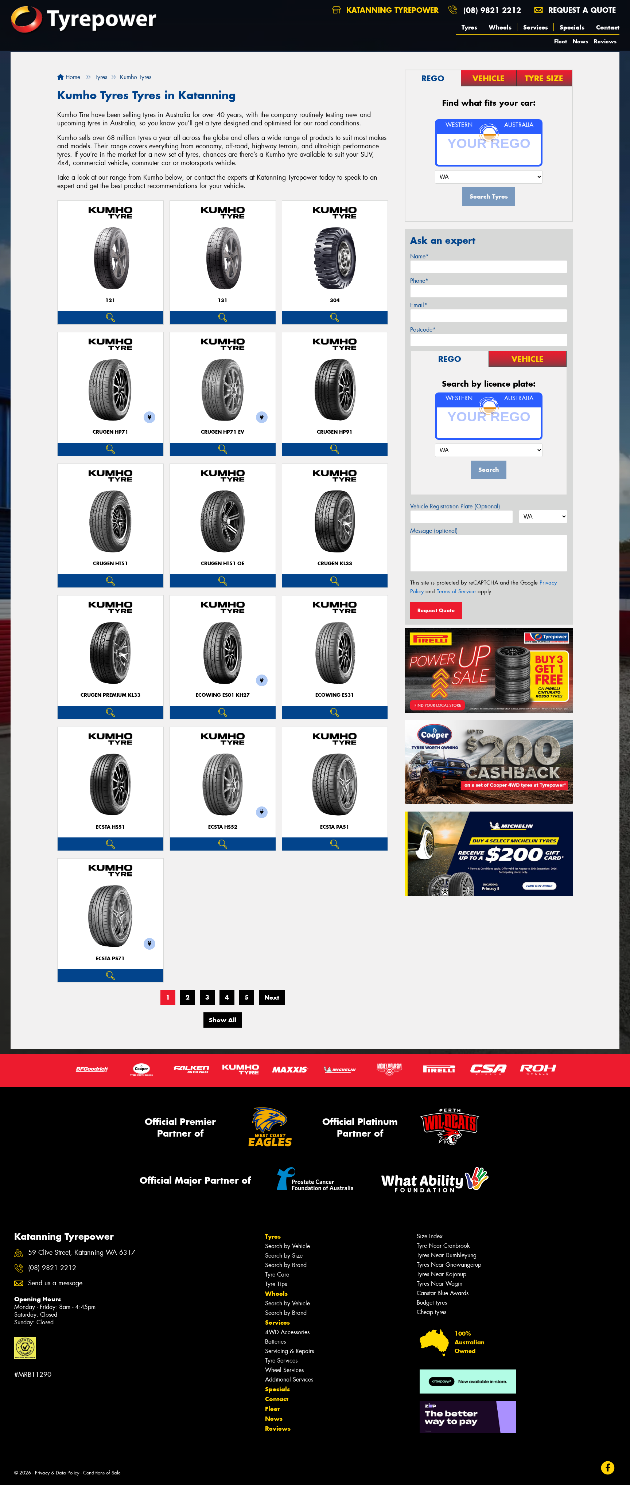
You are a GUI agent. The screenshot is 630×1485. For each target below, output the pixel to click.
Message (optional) (434, 531)
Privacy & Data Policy (57, 1473)
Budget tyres (432, 1302)
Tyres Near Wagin (439, 1283)
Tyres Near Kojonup (441, 1274)
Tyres (469, 27)
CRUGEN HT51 (110, 563)
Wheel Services (284, 1370)
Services (535, 27)
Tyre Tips (276, 1284)
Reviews (605, 41)
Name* (419, 256)
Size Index (430, 1236)
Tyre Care (277, 1274)
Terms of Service (456, 591)
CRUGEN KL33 (335, 563)
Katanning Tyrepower (391, 10)
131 (223, 300)
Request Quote (436, 610)
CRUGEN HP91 (335, 432)
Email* (418, 305)
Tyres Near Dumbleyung (447, 1255)
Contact (607, 27)
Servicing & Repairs (289, 1351)
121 (110, 300)
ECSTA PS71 (110, 959)
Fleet (560, 41)
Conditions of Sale (102, 1473)
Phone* (419, 281)
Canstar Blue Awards (442, 1293)
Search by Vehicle (287, 1246)
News (580, 41)
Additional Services (289, 1379)
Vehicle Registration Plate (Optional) (455, 506)
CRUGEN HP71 (110, 432)
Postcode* (423, 329)
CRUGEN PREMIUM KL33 (110, 695)
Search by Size (284, 1255)
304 (335, 300)
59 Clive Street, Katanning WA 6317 (81, 1252)
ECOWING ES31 (334, 695)
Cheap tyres (431, 1312)
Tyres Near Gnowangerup (449, 1265)
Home (72, 77)
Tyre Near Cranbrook (443, 1246)
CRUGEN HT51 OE (222, 563)
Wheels (500, 27)
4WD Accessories (287, 1332)
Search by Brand (286, 1265)
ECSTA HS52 (222, 827)
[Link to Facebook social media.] (608, 1467)
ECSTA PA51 (334, 827)
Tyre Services (281, 1360)
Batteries (275, 1341)
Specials (572, 27)
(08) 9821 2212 (492, 10)
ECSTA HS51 (110, 827)
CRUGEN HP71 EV (222, 432)
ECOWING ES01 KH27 (223, 695)
